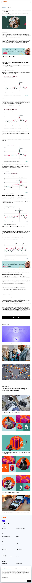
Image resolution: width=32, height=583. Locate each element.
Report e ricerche (4, 543)
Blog (17, 543)
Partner (17, 529)
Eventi (2, 544)
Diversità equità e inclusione (19, 564)
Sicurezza (17, 536)
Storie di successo (4, 528)
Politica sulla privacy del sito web (6, 536)
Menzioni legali (3, 550)
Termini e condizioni (4, 549)
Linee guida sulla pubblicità (19, 549)
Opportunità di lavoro (4, 563)
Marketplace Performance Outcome (20, 528)
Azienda (3, 564)
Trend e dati (3, 7)
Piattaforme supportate (19, 550)
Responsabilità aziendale (19, 563)
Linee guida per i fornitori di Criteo (6, 552)
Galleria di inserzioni (4, 529)
